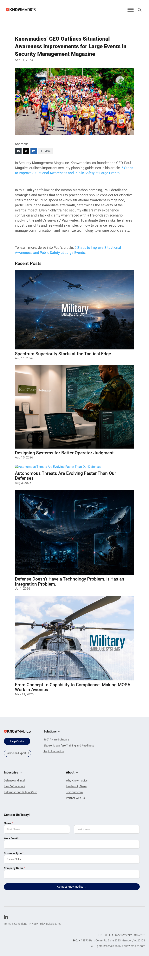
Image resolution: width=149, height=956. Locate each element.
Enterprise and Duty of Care (20, 792)
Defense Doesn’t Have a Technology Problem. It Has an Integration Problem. (69, 581)
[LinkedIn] (33, 151)
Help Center (17, 741)
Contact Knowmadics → (72, 886)
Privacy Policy (37, 923)
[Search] (139, 9)
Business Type (13, 853)
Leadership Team (76, 786)
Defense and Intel (14, 780)
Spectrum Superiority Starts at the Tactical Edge (63, 353)
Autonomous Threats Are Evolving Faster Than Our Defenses (65, 476)
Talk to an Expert (16, 753)
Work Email (11, 838)
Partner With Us (75, 798)
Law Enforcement (14, 786)
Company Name (14, 868)
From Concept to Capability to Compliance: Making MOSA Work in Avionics (72, 687)
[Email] (18, 151)
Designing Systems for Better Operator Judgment (64, 453)
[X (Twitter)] (26, 151)
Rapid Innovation (53, 751)
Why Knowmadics (76, 780)
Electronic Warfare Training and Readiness (68, 745)
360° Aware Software (56, 739)
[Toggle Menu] (130, 9)
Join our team (74, 792)
